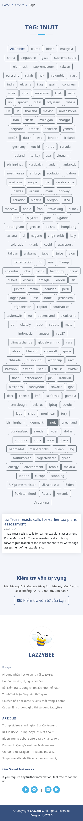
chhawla (14, 360)
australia (15, 182)
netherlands (33, 378)
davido (27, 369)
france (34, 129)
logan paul (18, 298)
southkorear (22, 458)
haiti (42, 75)
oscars (28, 280)
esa (39, 138)
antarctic (69, 164)
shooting (21, 440)
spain (53, 84)
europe (40, 476)
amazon (44, 333)
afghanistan (22, 307)
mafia (34, 289)
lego (19, 413)
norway (63, 191)
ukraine (25, 84)
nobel (48, 298)
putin (37, 102)
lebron (60, 280)
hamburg (57, 271)
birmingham (15, 422)
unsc (34, 298)
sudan (53, 164)
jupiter (19, 289)
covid (48, 244)
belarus (37, 404)
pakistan (51, 129)
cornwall (50, 351)
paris (48, 218)
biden (50, 49)
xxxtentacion (23, 262)
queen (59, 449)
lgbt (71, 387)
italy (73, 235)
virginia (34, 191)
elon (72, 253)
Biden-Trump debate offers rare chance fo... (30, 738)
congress (69, 84)
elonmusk (20, 66)
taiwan (65, 66)
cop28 (12, 138)
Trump (64, 262)
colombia (12, 271)
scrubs (68, 404)
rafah (29, 75)
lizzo (67, 200)
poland (19, 155)
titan (18, 218)
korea (50, 146)
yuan (54, 431)
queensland (46, 316)
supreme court (65, 58)
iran (16, 120)
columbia (57, 75)
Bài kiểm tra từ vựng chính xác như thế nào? (30, 687)
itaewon (11, 369)
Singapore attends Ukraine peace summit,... (30, 758)
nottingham (15, 227)
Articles (19, 5)
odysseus (54, 102)
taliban (13, 253)
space (67, 351)
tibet (15, 378)
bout (39, 324)
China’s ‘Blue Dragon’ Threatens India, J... (28, 751)
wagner (33, 182)
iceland (69, 138)
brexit (73, 271)
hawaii (18, 191)
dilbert (12, 280)
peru (65, 289)
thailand (31, 111)
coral (25, 93)
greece (35, 227)
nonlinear (48, 413)
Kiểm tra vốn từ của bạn (44, 600)
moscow (11, 209)
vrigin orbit (56, 235)
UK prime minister (22, 485)
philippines (15, 164)
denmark (37, 422)
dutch (27, 138)
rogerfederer (46, 458)
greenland (69, 422)
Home (6, 5)
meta (68, 324)
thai (47, 182)
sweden (39, 431)
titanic (33, 244)
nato (71, 93)
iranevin (65, 378)
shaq (31, 413)
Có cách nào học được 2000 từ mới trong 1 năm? (33, 701)
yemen (68, 129)
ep (12, 324)
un (10, 102)
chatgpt (64, 120)
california (52, 396)
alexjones (16, 387)
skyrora (32, 218)
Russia (46, 493)
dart (10, 396)
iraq (40, 84)
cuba (37, 440)
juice (59, 253)
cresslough (18, 404)
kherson (32, 351)
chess (64, 440)
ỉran (40, 209)
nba (27, 271)
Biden (69, 485)
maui (49, 191)
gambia (70, 396)
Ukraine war (51, 485)
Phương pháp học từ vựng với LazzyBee (27, 674)
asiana (12, 235)
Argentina (41, 502)
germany (18, 146)
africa (16, 351)
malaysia (66, 49)
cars (69, 342)
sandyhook (37, 387)
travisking (55, 209)
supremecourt (43, 66)
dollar (68, 431)
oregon (52, 200)
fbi (40, 262)
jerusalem (65, 298)
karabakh (36, 164)
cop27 (60, 333)
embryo (35, 173)
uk (8, 111)
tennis (53, 467)
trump (35, 49)
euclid (35, 146)
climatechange (21, 342)
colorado (17, 244)
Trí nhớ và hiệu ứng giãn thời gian (24, 694)
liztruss (57, 369)
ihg (71, 449)
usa (48, 155)
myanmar (42, 93)
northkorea (15, 173)
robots (54, 324)
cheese (24, 396)
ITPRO (49, 815)
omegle (44, 280)
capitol (42, 307)
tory (64, 413)
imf (37, 396)
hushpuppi (34, 360)
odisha (50, 227)
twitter (73, 369)
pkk (50, 378)
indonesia (25, 333)
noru (50, 440)
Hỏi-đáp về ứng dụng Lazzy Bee (22, 681)
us (17, 111)
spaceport (65, 244)
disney (73, 209)
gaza (45, 58)
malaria (69, 467)
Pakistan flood (25, 493)
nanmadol (16, 449)
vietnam (63, 155)
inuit (52, 422)
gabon (71, 173)
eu (30, 316)
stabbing (57, 476)
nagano (36, 235)
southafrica (61, 307)
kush (58, 93)
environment (33, 467)
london (53, 138)
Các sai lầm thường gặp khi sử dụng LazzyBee (32, 707)
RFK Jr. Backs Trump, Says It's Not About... (29, 732)
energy (13, 467)
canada (65, 146)
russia (29, 120)
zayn (71, 360)
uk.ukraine (68, 316)
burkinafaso (19, 431)
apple (27, 209)
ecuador (19, 200)
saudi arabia (65, 182)
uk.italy (25, 324)
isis (73, 280)
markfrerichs (39, 449)
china (11, 58)
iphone (24, 476)
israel (12, 93)
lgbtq (53, 404)
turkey (35, 155)
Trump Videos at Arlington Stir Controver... (29, 725)
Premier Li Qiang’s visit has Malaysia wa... (29, 745)
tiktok (40, 271)
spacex (23, 102)
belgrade (17, 129)
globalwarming (49, 342)
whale (70, 102)
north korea (68, 111)
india (10, 84)
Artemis (62, 493)
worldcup (55, 360)
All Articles (17, 49)
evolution (54, 173)
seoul (42, 369)
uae (50, 262)
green (66, 458)
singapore (28, 58)
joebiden (50, 289)
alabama (30, 253)
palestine (12, 75)
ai (24, 235)
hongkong (68, 227)
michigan (46, 120)
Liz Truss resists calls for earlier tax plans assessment (40, 522)
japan (46, 253)
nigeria (36, 200)
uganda (63, 218)
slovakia (56, 387)
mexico (48, 111)
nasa (73, 75)
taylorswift (14, 316)
